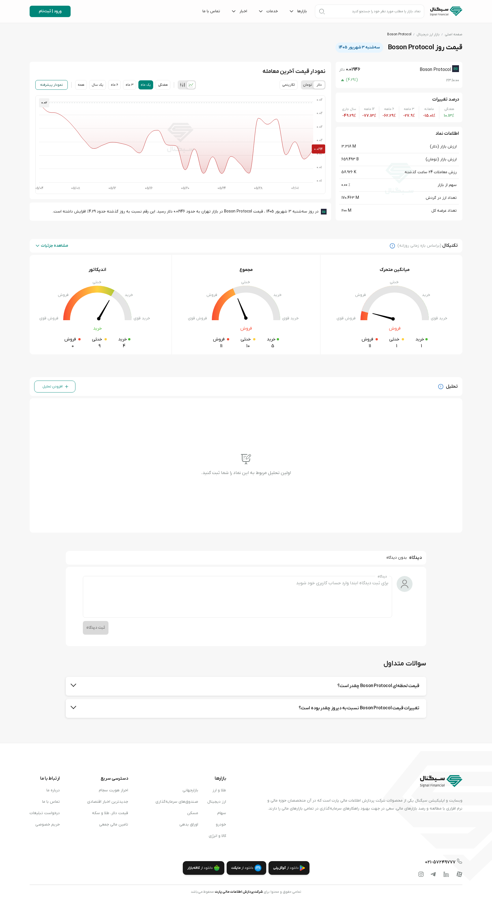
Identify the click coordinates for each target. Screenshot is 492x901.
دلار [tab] (319, 85)
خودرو (221, 824)
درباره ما (53, 790)
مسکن (192, 813)
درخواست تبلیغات (45, 813)
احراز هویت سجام (113, 790)
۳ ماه (130, 85)
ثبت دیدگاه (95, 627)
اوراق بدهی (188, 824)
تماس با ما (51, 801)
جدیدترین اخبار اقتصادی (107, 801)
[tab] (191, 85)
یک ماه (146, 85)
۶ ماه (114, 85)
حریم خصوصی (47, 824)
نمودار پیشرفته (51, 85)
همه (81, 85)
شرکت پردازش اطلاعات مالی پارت (239, 892)
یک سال (97, 85)
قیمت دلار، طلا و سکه (110, 813)
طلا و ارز (219, 790)
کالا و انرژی (217, 836)
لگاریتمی (288, 85)
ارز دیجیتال (216, 801)
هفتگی (163, 85)
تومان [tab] (307, 85)
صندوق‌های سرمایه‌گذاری (176, 801)
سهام (221, 813)
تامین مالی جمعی (113, 824)
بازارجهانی (190, 790)
